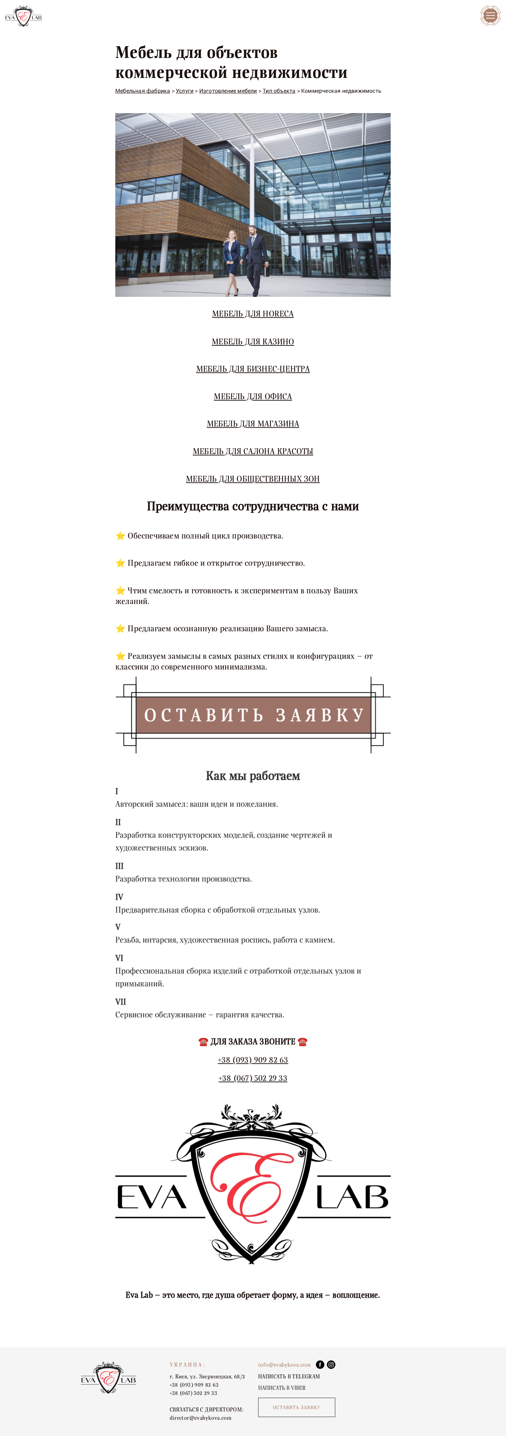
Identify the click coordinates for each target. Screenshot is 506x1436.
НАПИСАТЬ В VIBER (282, 1388)
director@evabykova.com (201, 1418)
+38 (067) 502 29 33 (253, 1078)
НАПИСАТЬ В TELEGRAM (289, 1377)
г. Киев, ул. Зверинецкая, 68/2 (207, 1377)
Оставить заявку (296, 1407)
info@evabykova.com (284, 1365)
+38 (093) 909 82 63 (253, 1060)
